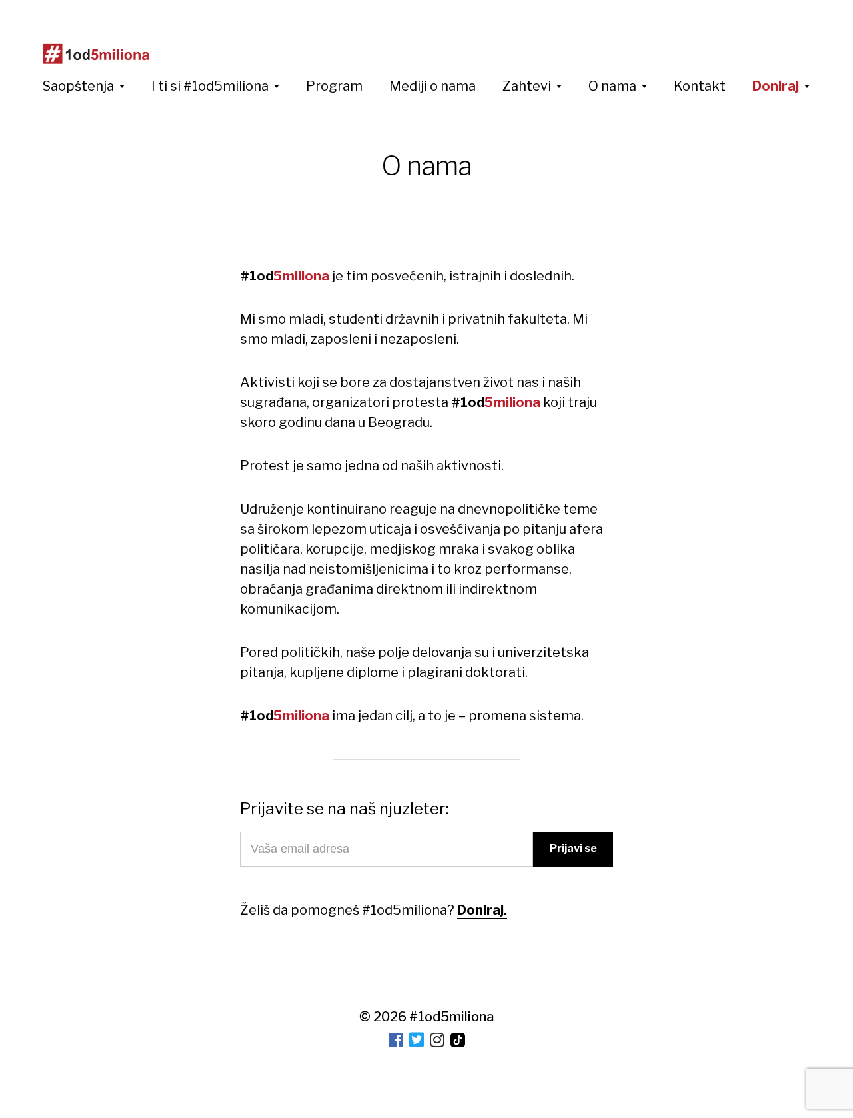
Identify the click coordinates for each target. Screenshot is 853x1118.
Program (334, 86)
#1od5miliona (451, 1017)
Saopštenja (78, 86)
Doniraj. (482, 910)
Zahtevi (526, 86)
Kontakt (700, 86)
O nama (612, 86)
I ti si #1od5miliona (210, 86)
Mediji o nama (432, 86)
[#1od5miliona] (96, 54)
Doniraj (775, 86)
